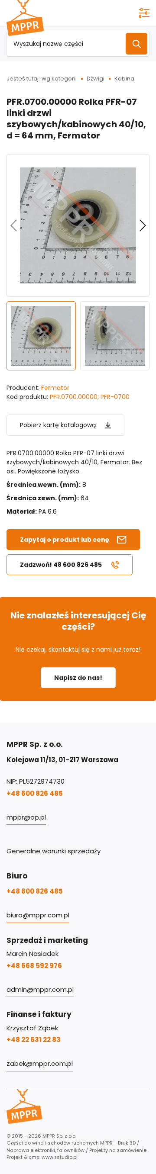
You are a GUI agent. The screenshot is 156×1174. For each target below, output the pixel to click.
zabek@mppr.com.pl (39, 1063)
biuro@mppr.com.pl (37, 915)
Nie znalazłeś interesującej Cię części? (78, 621)
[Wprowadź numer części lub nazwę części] (136, 44)
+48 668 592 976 (34, 965)
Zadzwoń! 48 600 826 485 (61, 564)
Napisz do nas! (78, 677)
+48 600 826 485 (34, 793)
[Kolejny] (142, 225)
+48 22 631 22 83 (33, 1039)
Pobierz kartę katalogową (58, 425)
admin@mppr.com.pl (40, 989)
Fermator (55, 387)
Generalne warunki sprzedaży (53, 851)
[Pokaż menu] (144, 13)
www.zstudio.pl (60, 1157)
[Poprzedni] (13, 225)
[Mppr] (25, 18)
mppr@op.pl (26, 817)
